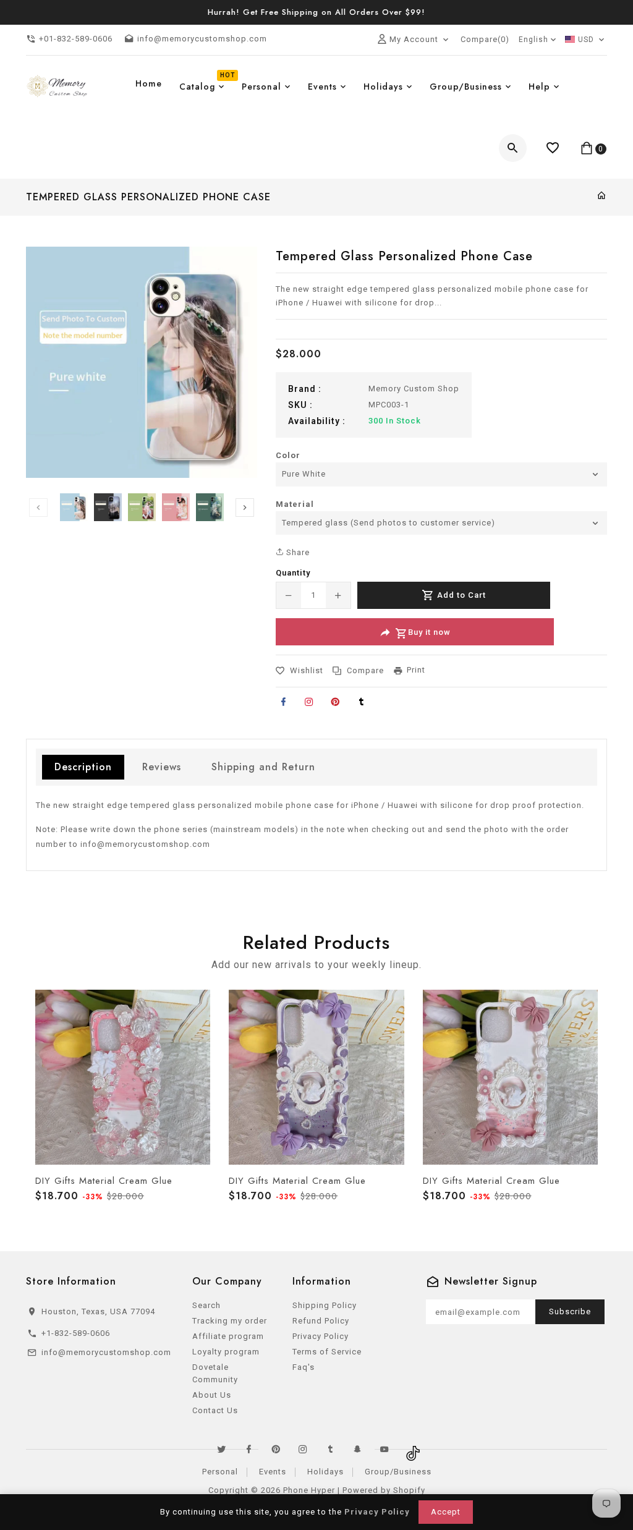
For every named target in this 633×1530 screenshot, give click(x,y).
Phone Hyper (309, 1490)
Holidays (325, 1471)
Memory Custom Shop (413, 388)
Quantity (293, 572)
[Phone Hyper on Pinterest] (275, 1449)
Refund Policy (320, 1320)
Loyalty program (226, 1351)
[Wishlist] (553, 148)
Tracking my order (229, 1320)
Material (295, 504)
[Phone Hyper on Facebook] (248, 1449)
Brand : (304, 389)
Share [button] (297, 552)
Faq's (303, 1367)
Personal (220, 1471)
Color (288, 455)
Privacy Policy (320, 1336)
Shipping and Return (263, 767)
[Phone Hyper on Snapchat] (357, 1449)
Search (206, 1305)
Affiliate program (228, 1336)
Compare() (485, 39)
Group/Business (398, 1471)
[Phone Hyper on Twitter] (221, 1449)
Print (416, 669)
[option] (74, 507)
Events (272, 1471)
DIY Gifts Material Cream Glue (103, 1181)
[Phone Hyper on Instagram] (302, 1449)
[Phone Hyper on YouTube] (384, 1449)
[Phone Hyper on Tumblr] (330, 1449)
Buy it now (429, 632)
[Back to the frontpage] (602, 196)
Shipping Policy (324, 1305)
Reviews (161, 767)
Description (83, 767)
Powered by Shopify (383, 1490)
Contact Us (215, 1410)
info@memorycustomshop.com (145, 844)
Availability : (317, 421)
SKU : (300, 405)
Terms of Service (327, 1351)
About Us (211, 1395)
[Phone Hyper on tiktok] (411, 1449)
